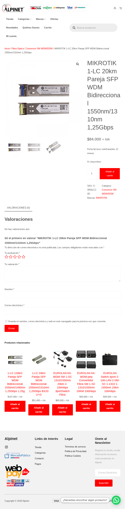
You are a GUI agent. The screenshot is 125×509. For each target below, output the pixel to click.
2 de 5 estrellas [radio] (10, 257)
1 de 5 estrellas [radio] (6, 257)
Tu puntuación (12, 253)
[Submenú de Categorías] (30, 19)
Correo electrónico (14, 305)
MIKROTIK (101, 197)
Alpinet (11, 438)
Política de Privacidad (75, 451)
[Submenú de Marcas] (45, 19)
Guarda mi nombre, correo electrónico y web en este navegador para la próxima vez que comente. (57, 321)
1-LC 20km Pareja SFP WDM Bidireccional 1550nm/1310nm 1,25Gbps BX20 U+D (39, 384)
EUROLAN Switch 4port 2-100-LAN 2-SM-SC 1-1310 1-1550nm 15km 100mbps (110, 382)
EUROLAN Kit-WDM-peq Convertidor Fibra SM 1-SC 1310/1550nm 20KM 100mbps (86, 382)
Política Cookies (73, 455)
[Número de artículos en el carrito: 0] (120, 8)
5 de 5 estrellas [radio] (23, 257)
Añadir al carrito (109, 173)
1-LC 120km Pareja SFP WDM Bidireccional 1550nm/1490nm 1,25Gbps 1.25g (15, 382)
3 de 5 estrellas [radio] (15, 257)
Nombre (9, 289)
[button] (77, 64)
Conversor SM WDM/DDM (39, 48)
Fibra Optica (18, 48)
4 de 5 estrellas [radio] (19, 257)
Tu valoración (12, 264)
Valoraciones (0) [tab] (18, 207)
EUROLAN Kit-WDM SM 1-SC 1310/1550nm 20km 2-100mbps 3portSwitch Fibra (62, 384)
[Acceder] (115, 8)
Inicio (7, 48)
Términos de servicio (75, 446)
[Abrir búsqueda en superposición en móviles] (93, 27)
